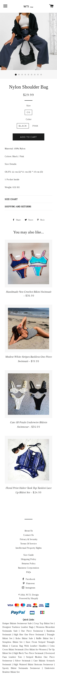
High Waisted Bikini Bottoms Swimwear (33, 664)
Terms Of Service (28, 543)
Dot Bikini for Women (36, 649)
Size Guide (28, 555)
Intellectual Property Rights (29, 548)
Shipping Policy (28, 559)
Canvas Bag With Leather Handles (29, 646)
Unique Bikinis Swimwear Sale (17, 623)
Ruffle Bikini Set (44, 638)
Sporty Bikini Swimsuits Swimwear (21, 668)
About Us (28, 530)
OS (28, 112)
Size (28, 105)
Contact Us (28, 535)
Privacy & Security (28, 539)
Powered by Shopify (28, 598)
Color (28, 119)
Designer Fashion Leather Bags (18, 627)
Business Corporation (28, 568)
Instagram (30, 587)
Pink (35, 126)
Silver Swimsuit (22, 660)
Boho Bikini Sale (24, 638)
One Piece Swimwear (32, 631)
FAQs (28, 572)
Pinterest (30, 583)
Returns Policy (28, 563)
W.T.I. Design (32, 594)
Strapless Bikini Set (12, 642)
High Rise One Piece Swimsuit (29, 634)
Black (23, 126)
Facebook (30, 579)
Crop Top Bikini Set (43, 623)
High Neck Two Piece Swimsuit (28, 653)
